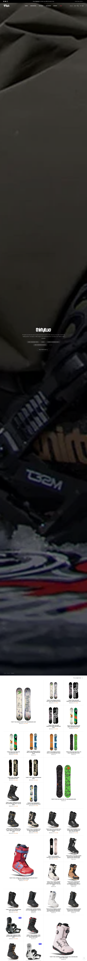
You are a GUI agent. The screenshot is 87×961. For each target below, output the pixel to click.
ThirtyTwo (12, 673)
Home (5, 673)
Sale (61, 5)
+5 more (50, 344)
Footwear (48, 5)
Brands (55, 5)
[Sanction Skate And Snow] (6, 5)
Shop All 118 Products (43, 349)
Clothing (41, 5)
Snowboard (33, 5)
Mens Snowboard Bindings (40, 344)
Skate (26, 5)
